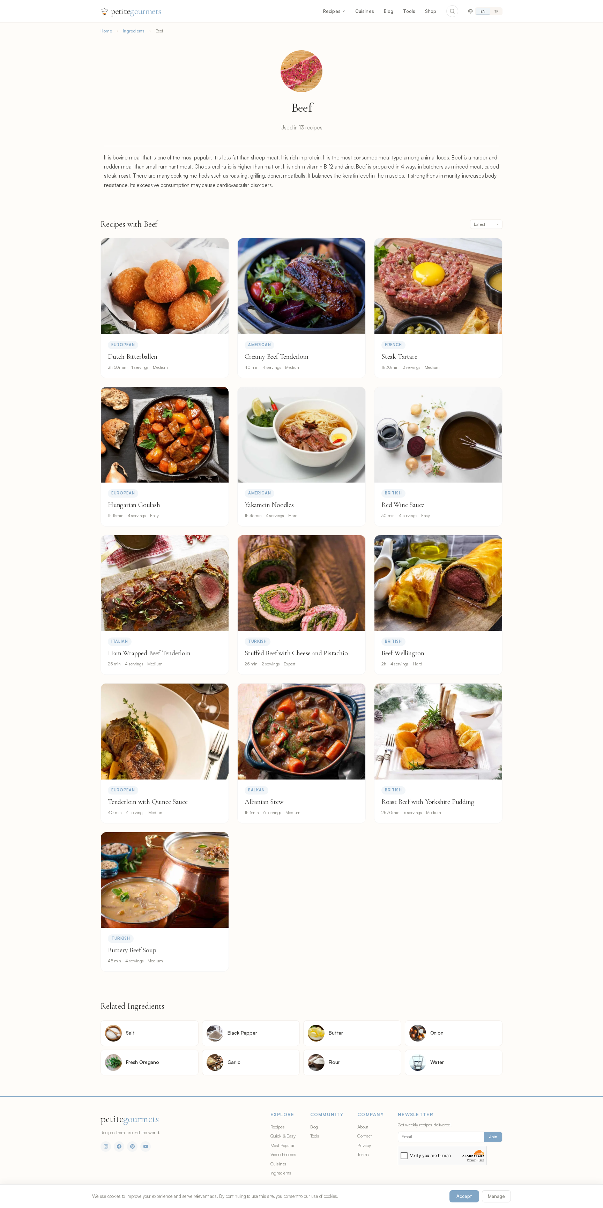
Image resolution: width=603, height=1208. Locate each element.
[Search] (452, 11)
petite (136, 11)
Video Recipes (283, 1154)
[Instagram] (105, 1146)
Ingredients (133, 30)
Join (493, 1136)
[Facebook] (119, 1146)
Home (106, 30)
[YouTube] (145, 1146)
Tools (409, 11)
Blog (389, 11)
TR (496, 11)
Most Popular (282, 1145)
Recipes (332, 11)
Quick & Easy (283, 1136)
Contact (364, 1136)
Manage (496, 1196)
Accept (464, 1196)
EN (483, 11)
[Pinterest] (132, 1146)
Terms (363, 1154)
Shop (431, 11)
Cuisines (364, 11)
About (362, 1126)
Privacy (364, 1145)
